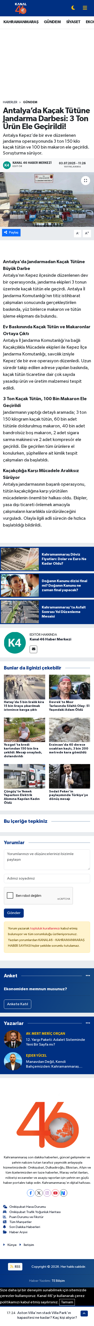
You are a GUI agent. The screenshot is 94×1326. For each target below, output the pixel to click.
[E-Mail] (33, 649)
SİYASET (73, 22)
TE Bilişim (58, 1280)
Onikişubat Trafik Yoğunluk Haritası (35, 1212)
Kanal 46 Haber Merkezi (50, 639)
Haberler (10, 102)
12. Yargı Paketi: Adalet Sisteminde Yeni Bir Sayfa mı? (55, 1042)
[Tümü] (88, 976)
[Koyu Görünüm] (73, 8)
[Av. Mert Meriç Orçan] (13, 1039)
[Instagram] (47, 1193)
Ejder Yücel (36, 1055)
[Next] (63, 1193)
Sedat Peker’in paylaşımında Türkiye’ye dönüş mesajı (68, 795)
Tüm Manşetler (20, 1222)
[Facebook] (30, 1193)
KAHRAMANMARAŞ (20, 22)
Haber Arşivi (18, 1232)
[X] (39, 1193)
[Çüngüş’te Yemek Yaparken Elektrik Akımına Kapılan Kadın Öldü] (24, 776)
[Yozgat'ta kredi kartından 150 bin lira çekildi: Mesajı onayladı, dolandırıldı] (24, 730)
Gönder (14, 913)
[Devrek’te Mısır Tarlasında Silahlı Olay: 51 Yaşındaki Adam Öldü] (69, 687)
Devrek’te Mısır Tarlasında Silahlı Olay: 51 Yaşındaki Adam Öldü (69, 706)
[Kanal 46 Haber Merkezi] (15, 643)
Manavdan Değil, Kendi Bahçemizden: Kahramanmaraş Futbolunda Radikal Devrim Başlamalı (57, 1064)
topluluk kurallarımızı (45, 928)
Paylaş (13, 232)
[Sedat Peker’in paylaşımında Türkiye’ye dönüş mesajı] (69, 776)
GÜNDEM (52, 22)
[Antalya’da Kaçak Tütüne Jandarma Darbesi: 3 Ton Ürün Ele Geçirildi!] (47, 199)
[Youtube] (55, 1193)
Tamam (67, 1302)
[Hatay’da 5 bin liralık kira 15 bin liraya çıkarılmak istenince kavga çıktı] (24, 687)
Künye (12, 1245)
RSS (17, 1266)
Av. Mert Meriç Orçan (45, 1033)
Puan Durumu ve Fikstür (26, 1217)
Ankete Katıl (17, 1004)
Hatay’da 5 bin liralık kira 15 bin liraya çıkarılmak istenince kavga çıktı (24, 706)
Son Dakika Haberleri (24, 1227)
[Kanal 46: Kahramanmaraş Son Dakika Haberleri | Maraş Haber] (20, 8)
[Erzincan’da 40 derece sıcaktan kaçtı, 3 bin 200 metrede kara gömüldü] (69, 730)
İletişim (29, 1245)
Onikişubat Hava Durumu (27, 1206)
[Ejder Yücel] (13, 1061)
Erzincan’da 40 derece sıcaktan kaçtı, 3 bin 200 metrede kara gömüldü (68, 748)
